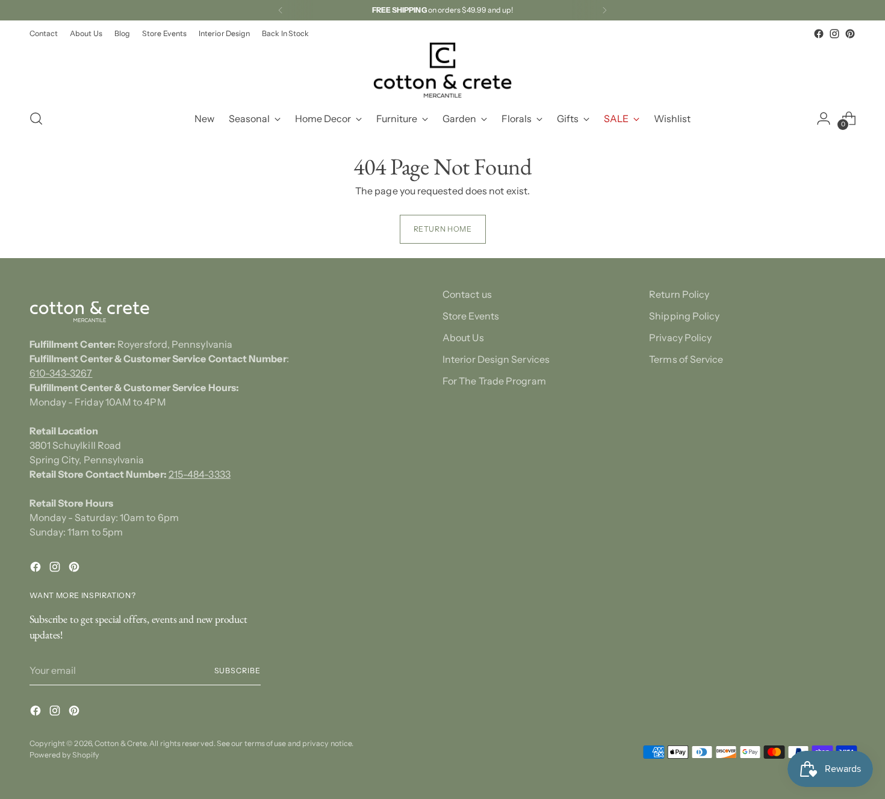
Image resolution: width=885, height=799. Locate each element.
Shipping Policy (684, 316)
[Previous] (280, 10)
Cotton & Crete (120, 743)
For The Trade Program (494, 381)
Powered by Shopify (64, 754)
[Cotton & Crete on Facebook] (818, 33)
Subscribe (237, 670)
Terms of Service (686, 359)
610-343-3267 (61, 373)
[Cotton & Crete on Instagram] (834, 33)
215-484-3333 (200, 474)
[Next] (604, 10)
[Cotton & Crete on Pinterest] (850, 33)
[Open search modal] (36, 118)
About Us (463, 338)
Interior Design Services (496, 359)
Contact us (467, 294)
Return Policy (679, 294)
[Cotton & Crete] (442, 70)
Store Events (470, 316)
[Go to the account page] (824, 118)
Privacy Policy (680, 338)
